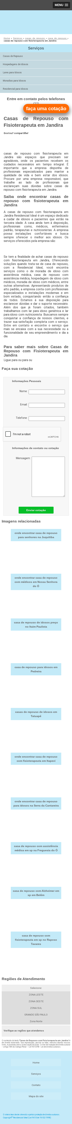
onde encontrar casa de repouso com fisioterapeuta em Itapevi (36, 758)
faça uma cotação (46, 108)
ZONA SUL (36, 1008)
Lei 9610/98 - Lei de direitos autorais (44, 1047)
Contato (36, 1085)
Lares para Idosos (12, 72)
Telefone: (22, 417)
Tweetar (11, 140)
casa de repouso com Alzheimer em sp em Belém (36, 893)
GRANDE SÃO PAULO (36, 1014)
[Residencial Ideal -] (36, 21)
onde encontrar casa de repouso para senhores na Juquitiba (36, 535)
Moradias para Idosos (14, 80)
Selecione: (36, 988)
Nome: (24, 391)
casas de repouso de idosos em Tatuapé (36, 714)
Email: (24, 404)
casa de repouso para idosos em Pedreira (36, 669)
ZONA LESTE (36, 994)
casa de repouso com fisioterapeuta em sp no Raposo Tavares (36, 939)
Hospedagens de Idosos (15, 64)
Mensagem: (24, 458)
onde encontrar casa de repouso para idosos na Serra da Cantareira (36, 803)
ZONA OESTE (36, 1001)
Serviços (36, 48)
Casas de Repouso (13, 56)
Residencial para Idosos (15, 89)
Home (36, 1062)
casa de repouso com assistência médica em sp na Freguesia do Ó (36, 848)
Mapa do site (36, 1096)
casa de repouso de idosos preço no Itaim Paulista (36, 624)
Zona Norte (36, 1021)
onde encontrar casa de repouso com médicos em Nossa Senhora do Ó (36, 582)
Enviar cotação (36, 510)
